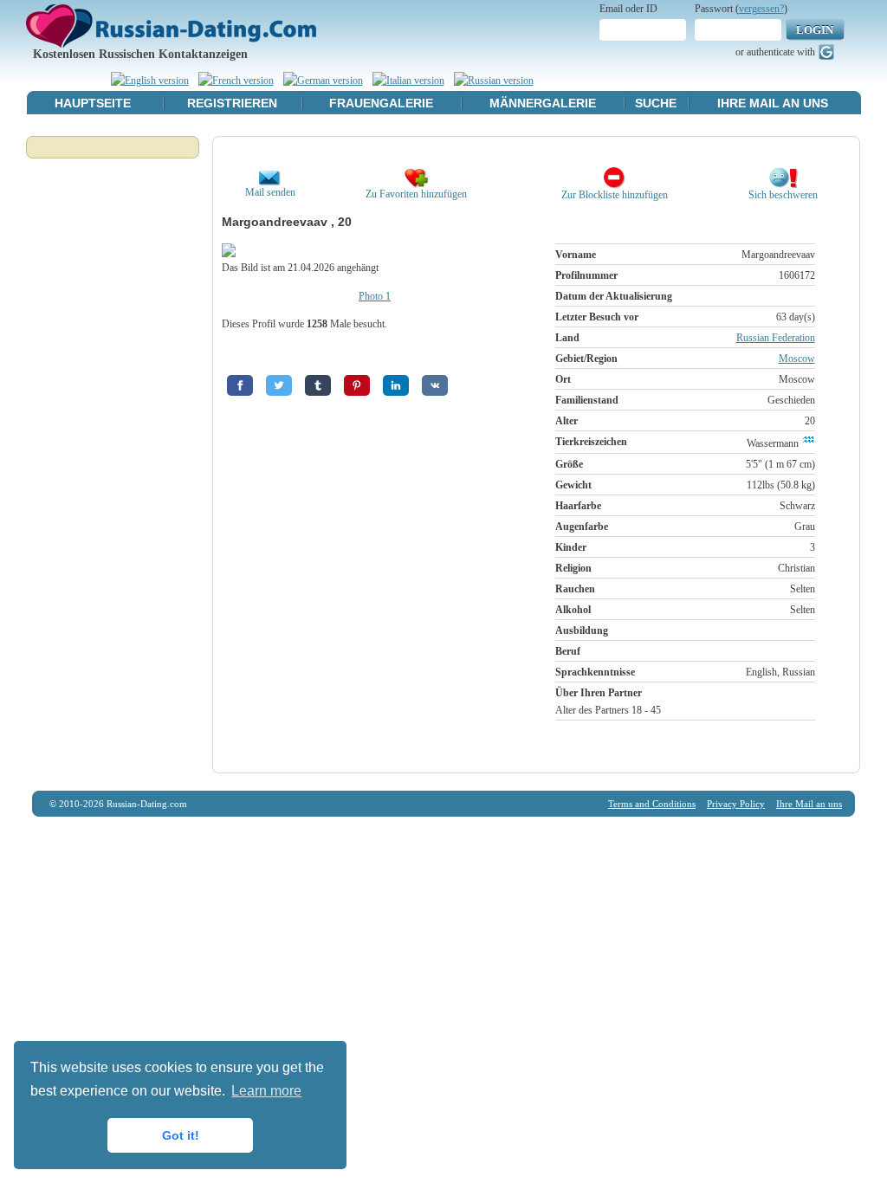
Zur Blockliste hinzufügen (614, 195)
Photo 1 (375, 296)
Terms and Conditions (652, 803)
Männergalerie (542, 103)
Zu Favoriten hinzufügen (416, 194)
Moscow (797, 358)
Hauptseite (93, 103)
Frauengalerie (381, 103)
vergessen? (761, 9)
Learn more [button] (266, 1090)
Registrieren (232, 103)
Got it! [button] (180, 1135)
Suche (656, 103)
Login (814, 29)
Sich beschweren (783, 195)
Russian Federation (775, 338)
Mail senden (270, 192)
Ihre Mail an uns (772, 103)
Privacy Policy (736, 803)
